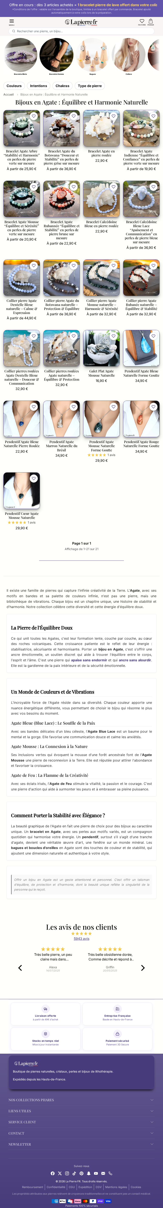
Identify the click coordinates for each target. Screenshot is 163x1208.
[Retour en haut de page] (81, 1200)
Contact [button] (16, 1133)
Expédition (85, 1187)
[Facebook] (52, 1173)
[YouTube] (96, 1173)
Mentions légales (116, 1187)
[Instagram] (67, 1173)
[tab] (14, 86)
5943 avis (81, 938)
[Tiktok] (74, 1173)
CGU (72, 1187)
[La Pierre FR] (81, 21)
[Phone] (110, 1173)
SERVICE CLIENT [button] (22, 1122)
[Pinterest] (81, 1173)
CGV (99, 1187)
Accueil (8, 94)
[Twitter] (59, 1173)
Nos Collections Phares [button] (31, 1100)
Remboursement (32, 1187)
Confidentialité (56, 1187)
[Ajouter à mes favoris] (34, 116)
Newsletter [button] (19, 1144)
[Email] (103, 1173)
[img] (81, 933)
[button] (12, 22)
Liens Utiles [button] (19, 1111)
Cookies (136, 1187)
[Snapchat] (88, 1173)
